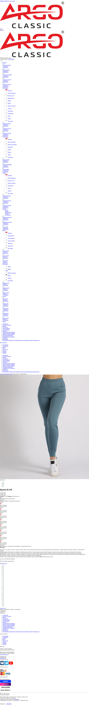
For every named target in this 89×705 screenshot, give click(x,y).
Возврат (4, 326)
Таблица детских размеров (8, 334)
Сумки (6, 270)
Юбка (9, 116)
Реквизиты (5, 338)
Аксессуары (5, 264)
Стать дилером (6, 329)
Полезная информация (8, 335)
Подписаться (3, 658)
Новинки (5, 62)
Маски (9, 275)
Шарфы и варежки (12, 273)
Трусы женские (11, 238)
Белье (4, 230)
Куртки (6, 211)
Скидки (4, 296)
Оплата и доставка (7, 325)
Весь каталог (5, 339)
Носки (9, 266)
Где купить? (5, 327)
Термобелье (10, 111)
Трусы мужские (11, 240)
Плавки (9, 149)
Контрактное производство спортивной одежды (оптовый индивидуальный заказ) (21, 340)
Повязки (10, 278)
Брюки (9, 103)
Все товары (10, 121)
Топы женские (11, 235)
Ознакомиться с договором (9, 336)
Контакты (5, 330)
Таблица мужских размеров (9, 333)
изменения (16, 699)
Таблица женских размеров (9, 332)
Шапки (9, 269)
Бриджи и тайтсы (12, 105)
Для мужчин (5, 136)
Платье (9, 118)
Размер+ (4, 172)
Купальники (10, 113)
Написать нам (3, 656)
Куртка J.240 (3, 608)
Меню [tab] (5, 342)
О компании (5, 323)
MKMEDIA (9, 703)
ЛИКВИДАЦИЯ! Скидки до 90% (7, 1)
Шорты (9, 100)
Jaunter (4, 321)
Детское (4, 209)
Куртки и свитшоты (12, 144)
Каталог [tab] (2, 342)
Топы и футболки (12, 93)
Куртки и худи (11, 95)
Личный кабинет (6, 328)
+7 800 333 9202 (10, 59)
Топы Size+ (10, 243)
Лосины (9, 108)
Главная (2, 373)
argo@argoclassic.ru (4, 654)
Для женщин (5, 88)
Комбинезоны (11, 98)
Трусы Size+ (10, 245)
